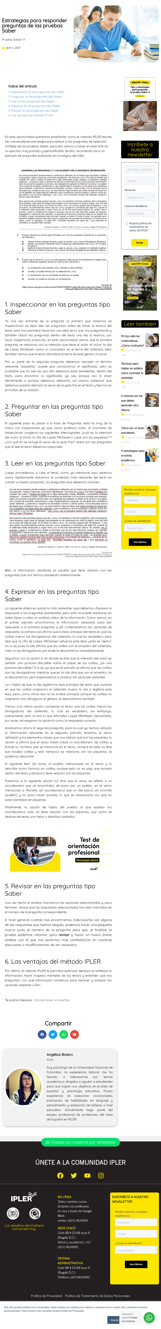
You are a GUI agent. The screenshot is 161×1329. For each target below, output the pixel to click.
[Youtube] (87, 1175)
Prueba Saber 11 (13, 39)
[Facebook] (60, 1175)
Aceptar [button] (115, 1320)
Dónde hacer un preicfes (52, 1000)
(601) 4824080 (78, 1220)
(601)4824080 (80, 1277)
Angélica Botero (60, 1054)
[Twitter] (74, 1175)
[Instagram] (101, 1175)
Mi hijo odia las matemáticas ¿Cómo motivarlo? (132, 340)
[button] (42, 1034)
